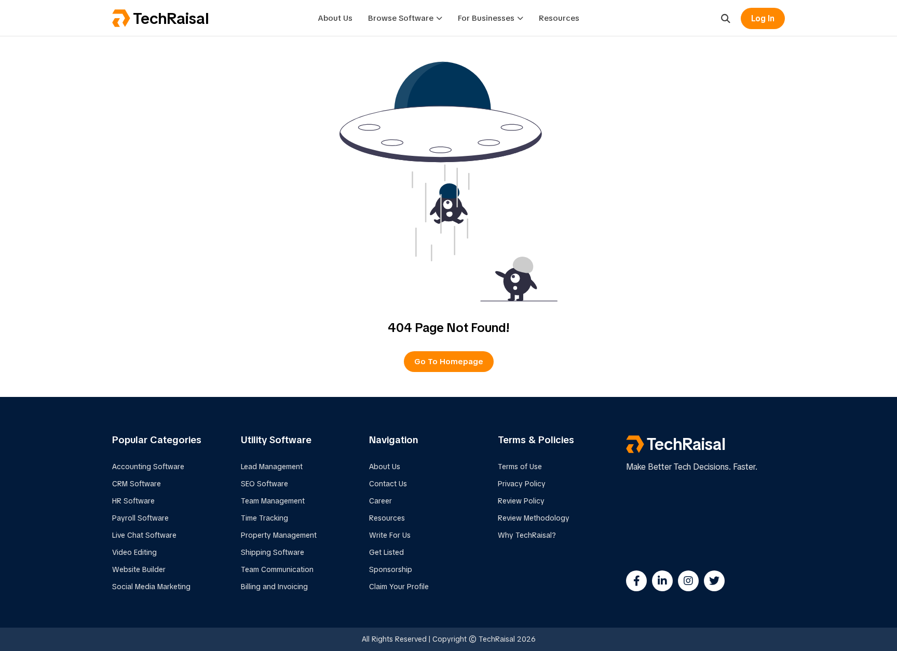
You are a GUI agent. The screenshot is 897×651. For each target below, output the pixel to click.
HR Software (133, 501)
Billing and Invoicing (274, 586)
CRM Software (136, 483)
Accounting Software (148, 466)
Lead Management (272, 466)
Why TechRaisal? (527, 535)
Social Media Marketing (151, 586)
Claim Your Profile (399, 586)
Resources (559, 18)
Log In (762, 18)
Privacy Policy (522, 483)
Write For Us (390, 535)
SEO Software (264, 483)
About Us (335, 18)
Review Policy (521, 501)
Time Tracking (264, 518)
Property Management (279, 535)
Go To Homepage (448, 361)
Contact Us (388, 483)
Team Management (273, 501)
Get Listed (386, 552)
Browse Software (400, 18)
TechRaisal (171, 18)
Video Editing (134, 552)
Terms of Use (520, 466)
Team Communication (277, 569)
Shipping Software (272, 552)
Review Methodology (533, 518)
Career (380, 501)
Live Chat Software (144, 535)
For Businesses (486, 18)
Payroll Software (140, 518)
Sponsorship (390, 569)
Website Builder (139, 569)
